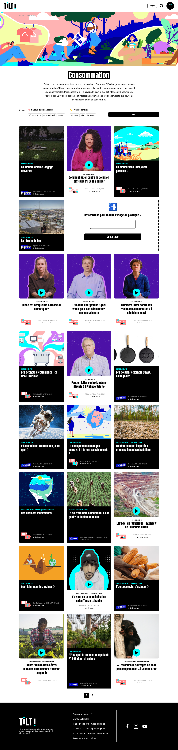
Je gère (61, 115)
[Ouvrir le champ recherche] (161, 6)
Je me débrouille (49, 115)
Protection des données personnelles (90, 733)
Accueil (21, 15)
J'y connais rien (35, 115)
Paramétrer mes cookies (84, 738)
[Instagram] (136, 726)
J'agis (152, 6)
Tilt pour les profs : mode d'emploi (89, 724)
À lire (82, 115)
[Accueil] (10, 6)
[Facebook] (127, 726)
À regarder (91, 115)
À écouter (74, 115)
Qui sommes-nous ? (82, 714)
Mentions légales (81, 719)
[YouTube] (144, 726)
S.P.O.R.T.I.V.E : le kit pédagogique (89, 728)
